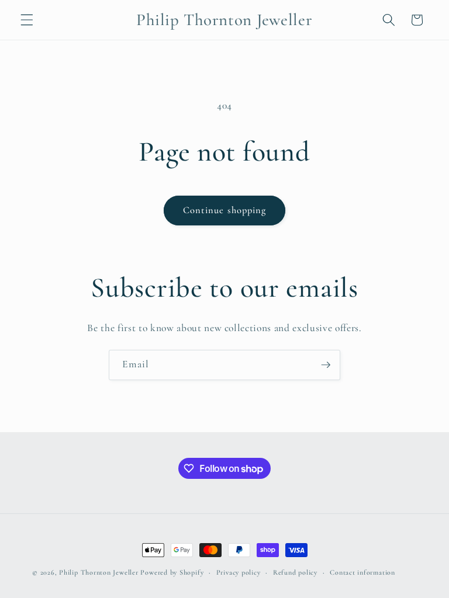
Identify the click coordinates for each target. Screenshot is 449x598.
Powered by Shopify (171, 572)
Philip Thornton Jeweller (99, 572)
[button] (27, 20)
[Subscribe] (326, 365)
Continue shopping (225, 210)
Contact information (362, 572)
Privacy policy (238, 572)
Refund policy (295, 572)
